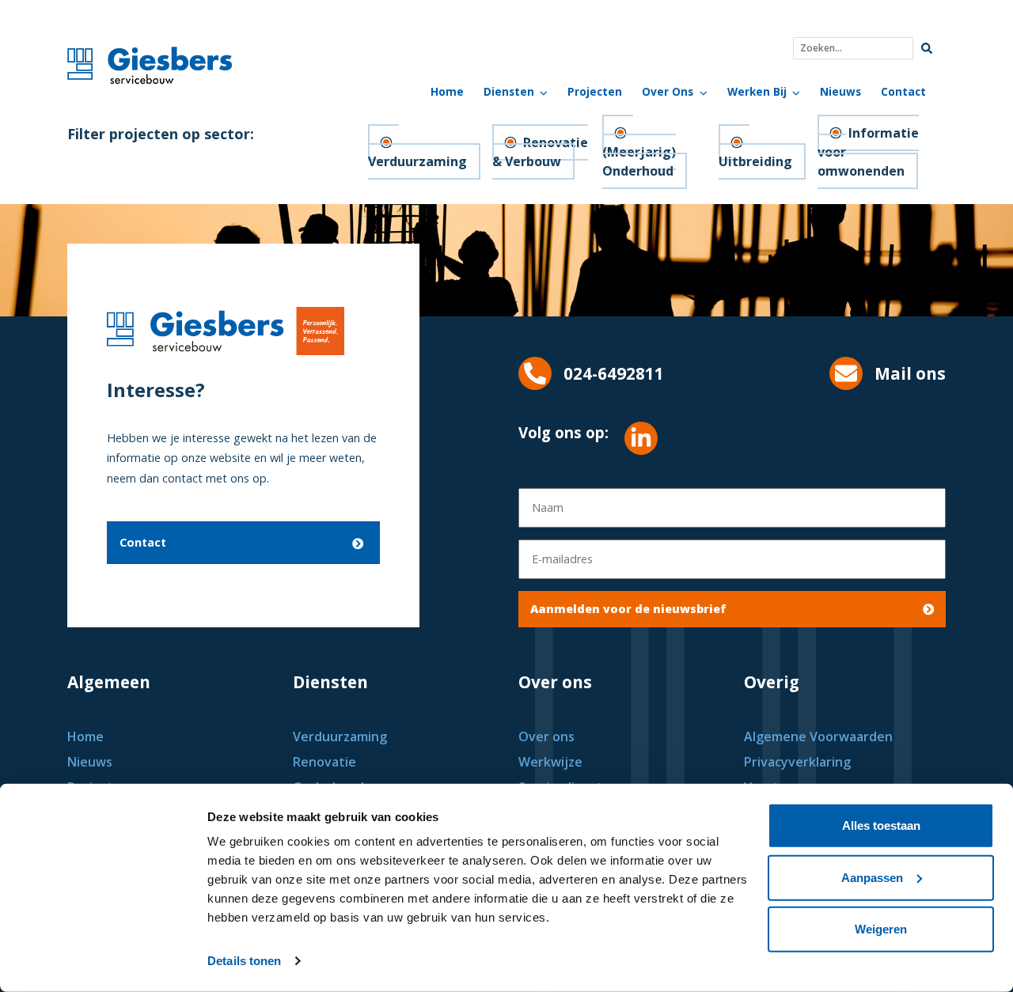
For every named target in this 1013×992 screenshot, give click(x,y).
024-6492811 (613, 373)
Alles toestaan (881, 825)
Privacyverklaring (797, 762)
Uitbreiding (755, 161)
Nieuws (840, 91)
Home (447, 91)
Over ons (546, 736)
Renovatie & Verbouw (540, 152)
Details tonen (244, 960)
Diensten (509, 91)
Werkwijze (550, 762)
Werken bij (757, 91)
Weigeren (881, 929)
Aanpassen (872, 877)
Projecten (594, 91)
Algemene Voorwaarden (818, 736)
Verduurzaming (417, 161)
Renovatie (324, 762)
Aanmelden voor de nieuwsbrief (628, 608)
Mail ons (910, 373)
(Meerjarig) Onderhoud (639, 161)
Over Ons (667, 91)
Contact (903, 91)
